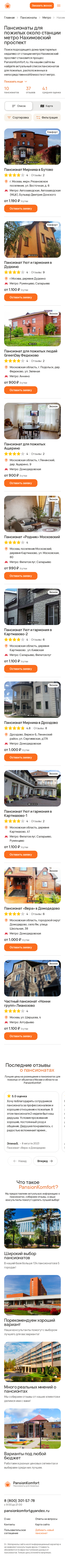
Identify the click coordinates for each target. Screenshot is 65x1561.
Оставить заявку (21, 208)
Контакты (9, 1524)
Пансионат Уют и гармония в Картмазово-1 (28, 813)
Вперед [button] (42, 1161)
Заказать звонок (42, 5)
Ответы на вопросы (46, 1519)
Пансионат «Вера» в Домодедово (32, 908)
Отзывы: (38, 175)
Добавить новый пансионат (44, 1531)
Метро (46, 17)
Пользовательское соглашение (15, 1531)
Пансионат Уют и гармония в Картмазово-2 (28, 631)
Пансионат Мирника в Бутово (28, 169)
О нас (7, 1519)
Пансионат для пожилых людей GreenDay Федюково (30, 353)
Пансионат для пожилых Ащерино (24, 446)
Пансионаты (28, 17)
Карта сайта (42, 1524)
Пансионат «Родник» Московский (32, 536)
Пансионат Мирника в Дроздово (31, 722)
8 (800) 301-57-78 (19, 1500)
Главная (9, 17)
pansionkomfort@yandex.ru (26, 1511)
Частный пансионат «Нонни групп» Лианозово (27, 1003)
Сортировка (21, 117)
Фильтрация (50, 117)
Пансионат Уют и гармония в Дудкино (28, 264)
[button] (57, 147)
